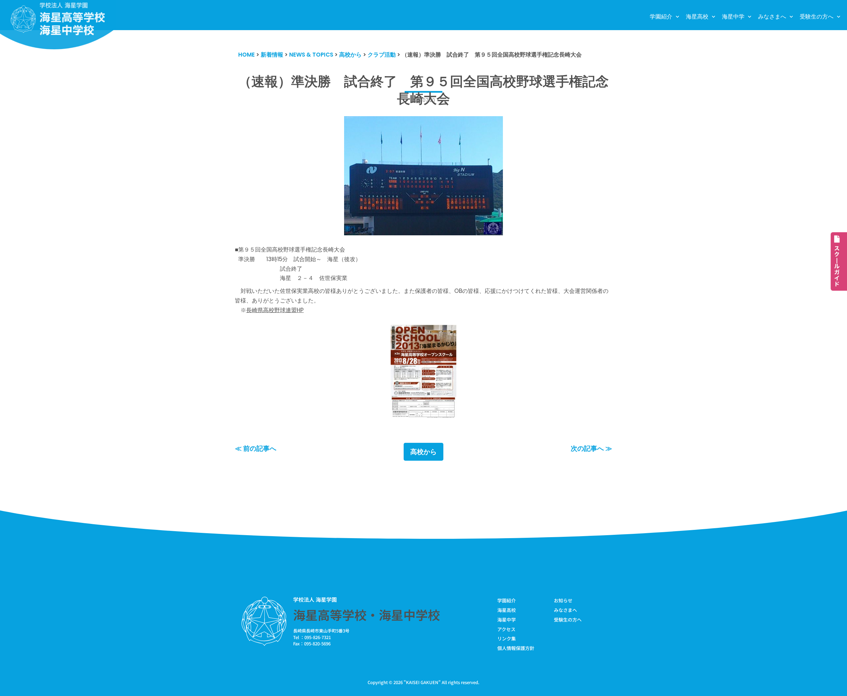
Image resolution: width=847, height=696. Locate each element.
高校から (423, 451)
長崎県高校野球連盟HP (275, 310)
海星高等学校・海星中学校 (366, 615)
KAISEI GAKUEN (422, 682)
